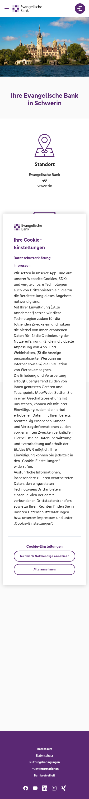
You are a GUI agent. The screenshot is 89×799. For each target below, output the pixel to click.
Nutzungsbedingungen (44, 762)
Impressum (44, 749)
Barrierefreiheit (44, 775)
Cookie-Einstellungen (44, 546)
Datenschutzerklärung (32, 258)
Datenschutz (44, 756)
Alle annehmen (44, 569)
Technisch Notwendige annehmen (45, 556)
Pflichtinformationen (45, 769)
